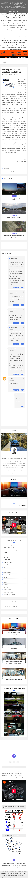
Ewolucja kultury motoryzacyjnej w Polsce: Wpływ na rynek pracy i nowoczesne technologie (14, 679)
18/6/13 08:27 (11, 311)
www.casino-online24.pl (17, 875)
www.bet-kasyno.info (20, 877)
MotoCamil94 (7, 557)
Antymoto (6, 569)
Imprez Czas (6, 564)
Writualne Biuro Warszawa (9, 594)
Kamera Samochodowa (9, 547)
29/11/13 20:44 (11, 329)
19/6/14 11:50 (18, 398)
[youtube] (13, 473)
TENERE (6, 587)
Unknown (13, 378)
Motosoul (6, 584)
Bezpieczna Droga (8, 574)
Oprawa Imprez (7, 554)
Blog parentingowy (8, 545)
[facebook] (15, 473)
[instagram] (10, 762)
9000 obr (6, 567)
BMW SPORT (7, 559)
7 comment (17, 74)
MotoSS (5, 582)
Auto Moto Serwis (7, 562)
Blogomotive (6, 577)
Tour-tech (13, 348)
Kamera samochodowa (9, 592)
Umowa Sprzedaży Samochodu (11, 606)
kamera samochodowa (14, 770)
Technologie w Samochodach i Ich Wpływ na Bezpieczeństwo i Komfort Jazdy (14, 663)
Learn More (12, 11)
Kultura (7, 168)
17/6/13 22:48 (11, 293)
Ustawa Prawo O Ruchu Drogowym (12, 549)
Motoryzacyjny (18, 867)
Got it (18, 11)
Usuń (22, 287)
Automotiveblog (7, 572)
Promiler (5, 552)
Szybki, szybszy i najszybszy (14, 217)
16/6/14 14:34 (11, 350)
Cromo (5, 579)
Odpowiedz (15, 287)
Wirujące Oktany (7, 589)
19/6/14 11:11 (11, 380)
